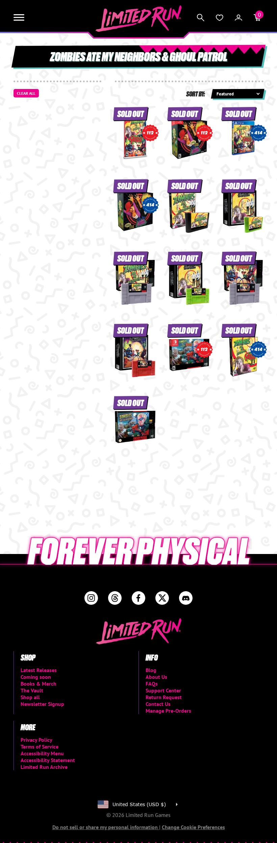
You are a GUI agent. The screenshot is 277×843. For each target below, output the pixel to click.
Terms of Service (39, 746)
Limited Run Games (139, 18)
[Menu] (19, 17)
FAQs (152, 683)
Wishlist (219, 17)
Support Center (163, 690)
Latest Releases (39, 670)
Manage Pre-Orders (168, 710)
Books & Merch (38, 683)
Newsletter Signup (42, 704)
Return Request (164, 697)
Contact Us (158, 704)
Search (201, 17)
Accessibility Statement (48, 760)
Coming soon (36, 676)
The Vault (32, 690)
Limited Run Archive (44, 766)
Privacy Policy (36, 739)
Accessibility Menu (42, 753)
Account (238, 17)
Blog (151, 670)
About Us (156, 676)
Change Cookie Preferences (193, 827)
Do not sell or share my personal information (105, 827)
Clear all (26, 93)
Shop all (30, 697)
